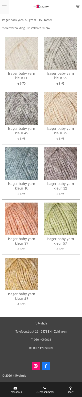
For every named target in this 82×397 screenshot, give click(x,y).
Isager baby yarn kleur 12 (60, 186)
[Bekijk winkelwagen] (77, 7)
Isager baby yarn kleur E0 (21, 76)
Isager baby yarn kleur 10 (21, 186)
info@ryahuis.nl (42, 348)
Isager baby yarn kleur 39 (21, 241)
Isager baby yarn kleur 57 (60, 241)
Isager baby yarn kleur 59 (21, 296)
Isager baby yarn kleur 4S (21, 131)
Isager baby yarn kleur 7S (60, 131)
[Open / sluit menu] (4, 7)
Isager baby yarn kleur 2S (60, 76)
